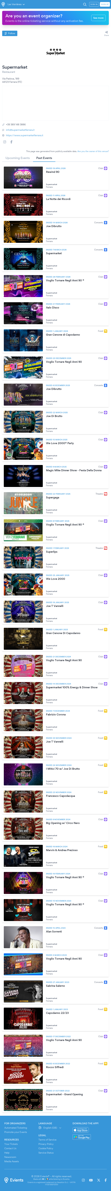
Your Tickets (11, 1144)
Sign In (94, 4)
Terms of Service (47, 1139)
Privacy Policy (46, 1144)
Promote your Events (15, 1132)
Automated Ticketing (15, 1127)
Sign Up (105, 4)
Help (6, 1152)
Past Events (44, 158)
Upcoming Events (17, 158)
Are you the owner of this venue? (93, 151)
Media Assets (11, 1161)
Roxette (66, 1179)
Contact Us (10, 1148)
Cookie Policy (45, 1148)
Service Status (46, 1152)
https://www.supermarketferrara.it (24, 135)
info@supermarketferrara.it (20, 129)
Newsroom (10, 1157)
